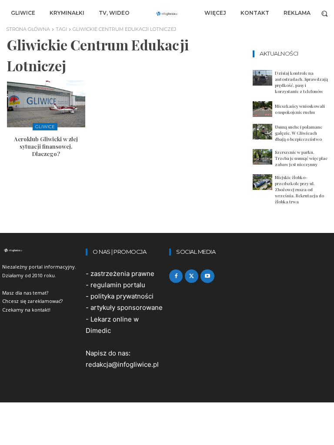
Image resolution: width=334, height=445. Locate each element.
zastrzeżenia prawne (122, 273)
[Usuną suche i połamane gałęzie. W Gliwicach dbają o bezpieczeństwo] (262, 131)
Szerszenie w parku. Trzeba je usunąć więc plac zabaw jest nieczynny (301, 158)
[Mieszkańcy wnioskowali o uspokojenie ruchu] (262, 109)
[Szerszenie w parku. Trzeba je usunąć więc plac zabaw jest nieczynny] (262, 157)
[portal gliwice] (41, 250)
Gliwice (45, 127)
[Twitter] (191, 276)
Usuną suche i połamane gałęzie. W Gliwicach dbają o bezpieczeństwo (298, 133)
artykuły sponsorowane (126, 307)
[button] (324, 13)
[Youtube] (207, 276)
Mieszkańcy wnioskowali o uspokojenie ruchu (300, 109)
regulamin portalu (117, 285)
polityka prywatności (122, 296)
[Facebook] (176, 276)
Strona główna (28, 29)
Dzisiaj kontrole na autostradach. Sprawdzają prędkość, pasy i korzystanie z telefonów (301, 82)
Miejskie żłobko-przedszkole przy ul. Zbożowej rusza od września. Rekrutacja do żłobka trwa (299, 189)
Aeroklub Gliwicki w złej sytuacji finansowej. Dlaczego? (46, 146)
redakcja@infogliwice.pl (122, 364)
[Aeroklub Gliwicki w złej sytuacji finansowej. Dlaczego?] (46, 103)
